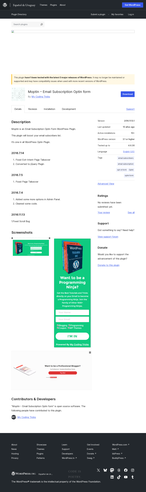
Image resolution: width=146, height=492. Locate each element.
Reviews (32, 109)
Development (69, 109)
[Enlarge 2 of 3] (87, 241)
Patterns (41, 458)
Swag (91, 458)
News (14, 449)
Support (130, 109)
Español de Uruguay (47, 474)
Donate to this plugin (108, 265)
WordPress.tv (69, 458)
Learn (64, 444)
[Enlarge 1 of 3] (46, 241)
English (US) (129, 151)
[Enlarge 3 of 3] (87, 354)
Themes (40, 449)
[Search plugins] (41, 24)
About (14, 444)
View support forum (108, 236)
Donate (91, 453)
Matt (115, 449)
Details (18, 109)
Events (90, 449)
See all (131, 212)
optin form (129, 175)
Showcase (41, 444)
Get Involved (93, 444)
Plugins (40, 453)
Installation (49, 109)
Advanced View (106, 183)
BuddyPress (119, 458)
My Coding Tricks (41, 96)
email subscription (125, 164)
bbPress (117, 453)
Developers (67, 453)
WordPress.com (120, 444)
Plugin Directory (19, 14)
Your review (104, 212)
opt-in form (122, 170)
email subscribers (125, 158)
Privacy (14, 458)
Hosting (15, 453)
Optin (131, 170)
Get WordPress (132, 5)
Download (128, 94)
